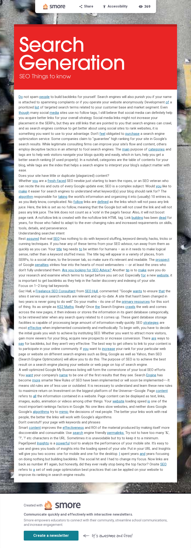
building (137, 218)
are (153, 338)
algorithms (41, 412)
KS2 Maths (65, 307)
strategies (151, 323)
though (24, 113)
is (148, 401)
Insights (43, 443)
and (142, 454)
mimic (63, 412)
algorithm (26, 197)
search (78, 433)
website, (163, 275)
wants (137, 291)
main (126, 149)
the (97, 307)
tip (128, 270)
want (29, 375)
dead (162, 218)
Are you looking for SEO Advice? (87, 270)
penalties (42, 265)
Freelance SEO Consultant (55, 291)
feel (102, 134)
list (37, 107)
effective (34, 328)
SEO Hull (91, 291)
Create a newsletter (51, 535)
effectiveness (73, 428)
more (36, 380)
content (162, 391)
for (143, 275)
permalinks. (115, 433)
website (118, 401)
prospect (162, 260)
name (63, 375)
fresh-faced (57, 181)
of (167, 102)
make (23, 191)
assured (33, 239)
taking (62, 197)
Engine (151, 375)
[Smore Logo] (54, 6)
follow (78, 202)
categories (156, 149)
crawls (130, 307)
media (54, 113)
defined (103, 202)
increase (108, 349)
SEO (56, 239)
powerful (63, 443)
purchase (132, 134)
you (35, 181)
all (34, 396)
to (80, 249)
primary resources (136, 302)
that (162, 291)
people (44, 97)
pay (21, 344)
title (59, 249)
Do (21, 97)
